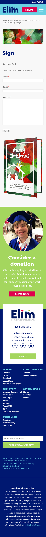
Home (5, 20)
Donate (29, 10)
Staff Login (37, 2)
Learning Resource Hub (12, 392)
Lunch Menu (8, 381)
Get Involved (31, 389)
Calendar (6, 372)
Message (7, 97)
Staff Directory (9, 422)
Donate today (22, 294)
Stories (26, 392)
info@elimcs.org (23, 332)
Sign (19, 23)
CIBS (5, 409)
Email (6, 87)
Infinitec (6, 403)
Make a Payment (30, 375)
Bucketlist (7, 400)
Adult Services (33, 369)
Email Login (8, 395)
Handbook (7, 378)
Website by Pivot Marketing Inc (16, 468)
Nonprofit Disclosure (11, 466)
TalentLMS (7, 406)
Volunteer (27, 395)
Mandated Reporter (11, 411)
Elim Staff (9, 389)
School (7, 369)
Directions (7, 420)
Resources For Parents (12, 383)
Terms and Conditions (12, 463)
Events (26, 397)
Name (6, 76)
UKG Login (7, 397)
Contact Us (7, 425)
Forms (5, 375)
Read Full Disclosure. (32, 525)
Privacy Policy (28, 463)
